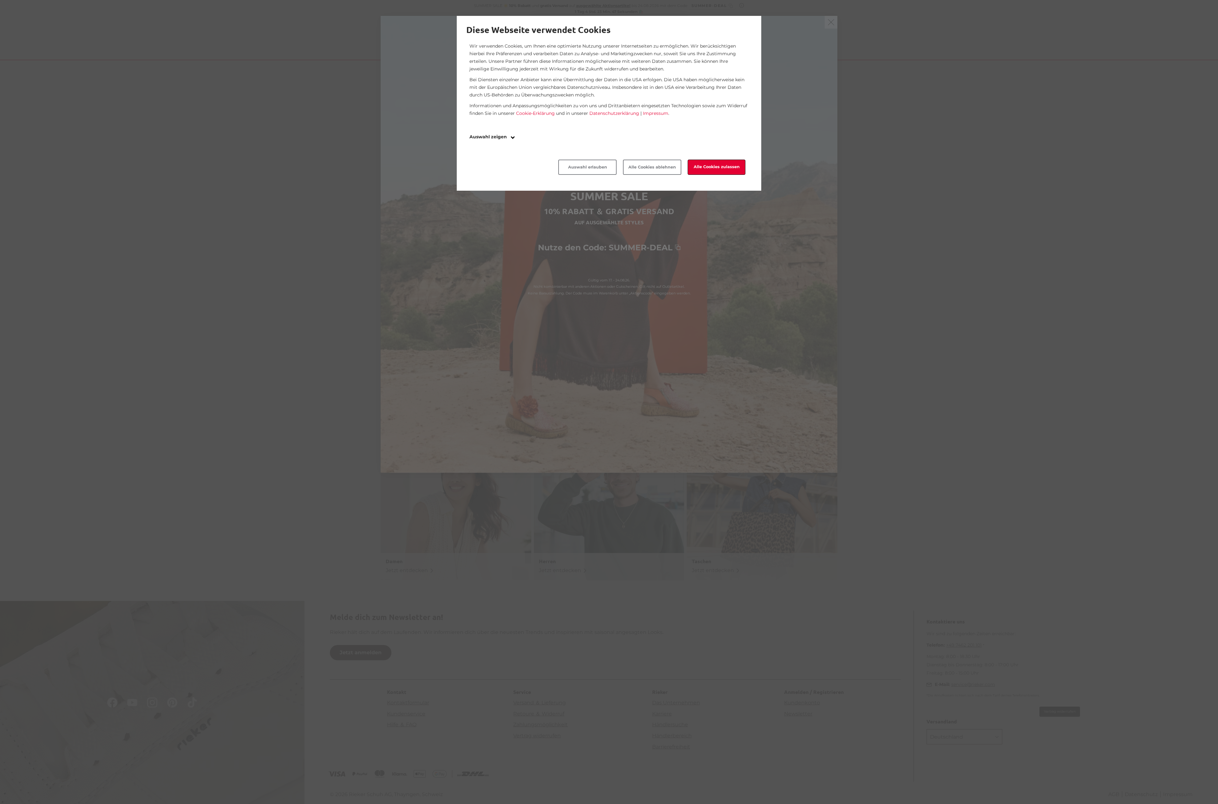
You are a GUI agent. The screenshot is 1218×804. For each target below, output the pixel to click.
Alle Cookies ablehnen (652, 167)
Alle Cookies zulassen (717, 166)
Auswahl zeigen (488, 137)
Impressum (655, 113)
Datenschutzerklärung (614, 113)
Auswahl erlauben (587, 167)
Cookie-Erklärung (535, 113)
